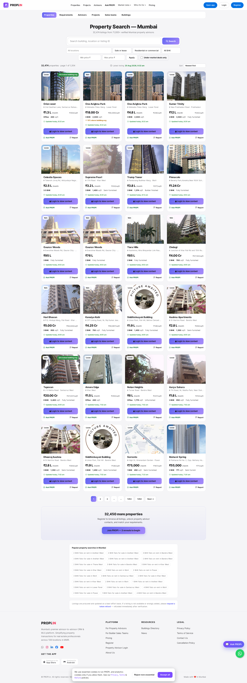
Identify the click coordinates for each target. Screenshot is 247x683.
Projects (87, 5)
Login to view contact (61, 131)
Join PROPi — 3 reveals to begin (123, 530)
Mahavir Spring (177, 457)
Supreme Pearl (93, 177)
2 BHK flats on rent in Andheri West (88, 553)
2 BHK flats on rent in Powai (145, 570)
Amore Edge (92, 387)
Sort (181, 66)
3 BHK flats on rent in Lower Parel (87, 587)
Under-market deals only (155, 57)
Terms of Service (185, 633)
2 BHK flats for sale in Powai (85, 593)
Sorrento (132, 457)
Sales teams (110, 15)
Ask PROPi (110, 5)
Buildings (126, 15)
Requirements (66, 15)
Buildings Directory (150, 628)
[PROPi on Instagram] (47, 647)
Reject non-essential (144, 675)
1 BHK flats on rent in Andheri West (148, 582)
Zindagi (173, 247)
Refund (77, 678)
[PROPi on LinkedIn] (52, 647)
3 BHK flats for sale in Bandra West (122, 564)
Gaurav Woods (51, 247)
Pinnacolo (174, 177)
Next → (150, 499)
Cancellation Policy (186, 643)
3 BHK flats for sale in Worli (85, 576)
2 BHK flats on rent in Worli (116, 582)
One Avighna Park (95, 103)
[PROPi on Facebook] (56, 647)
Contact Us (182, 638)
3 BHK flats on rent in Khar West (155, 564)
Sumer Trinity (176, 103)
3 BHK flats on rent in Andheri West (123, 559)
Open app (210, 5)
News (144, 633)
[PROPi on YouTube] (61, 647)
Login (224, 5)
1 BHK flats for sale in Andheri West (117, 593)
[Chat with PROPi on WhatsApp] (240, 653)
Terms (122, 675)
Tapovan (48, 387)
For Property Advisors (116, 628)
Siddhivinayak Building (139, 317)
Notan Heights (135, 387)
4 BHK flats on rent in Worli (155, 587)
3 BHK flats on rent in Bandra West (158, 553)
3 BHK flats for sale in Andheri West (88, 559)
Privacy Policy (183, 628)
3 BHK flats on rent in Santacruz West (117, 576)
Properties (75, 5)
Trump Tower (134, 177)
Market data (124, 5)
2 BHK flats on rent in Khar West (87, 582)
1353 (129, 499)
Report (75, 138)
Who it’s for (140, 5)
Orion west (49, 103)
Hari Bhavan (50, 317)
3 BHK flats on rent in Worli (117, 570)
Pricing (152, 5)
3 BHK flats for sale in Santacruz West (123, 587)
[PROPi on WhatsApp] (42, 647)
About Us (110, 652)
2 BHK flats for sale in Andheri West (123, 553)
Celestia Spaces (52, 177)
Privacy (114, 675)
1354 (139, 499)
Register (237, 5)
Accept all (165, 675)
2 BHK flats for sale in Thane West (88, 564)
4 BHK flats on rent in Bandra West (151, 593)
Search (172, 41)
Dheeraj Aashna (52, 457)
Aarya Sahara (177, 387)
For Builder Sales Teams (117, 633)
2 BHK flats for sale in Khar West (152, 576)
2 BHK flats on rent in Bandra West (158, 559)
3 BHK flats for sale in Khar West (87, 570)
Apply (132, 58)
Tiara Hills (132, 247)
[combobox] (89, 51)
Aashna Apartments (180, 317)
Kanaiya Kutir (92, 317)
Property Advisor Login (117, 648)
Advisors (98, 5)
